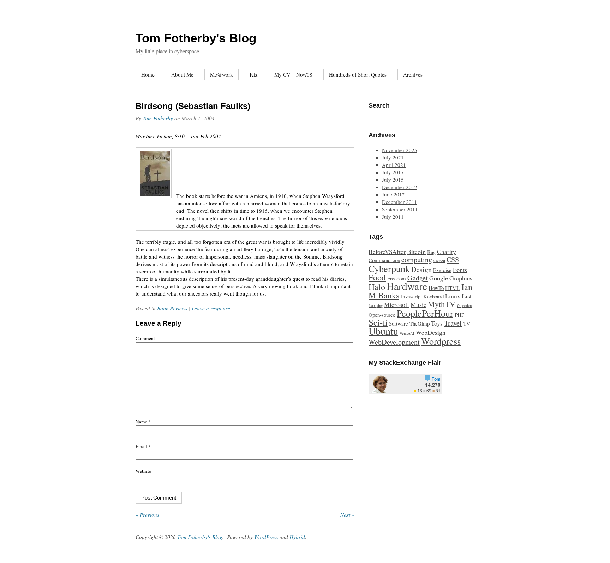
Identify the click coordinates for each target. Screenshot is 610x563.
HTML (452, 287)
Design (421, 269)
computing (416, 259)
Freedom (396, 278)
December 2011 (399, 201)
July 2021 (393, 157)
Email (143, 446)
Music (418, 304)
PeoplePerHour (425, 313)
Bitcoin (416, 251)
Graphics (460, 278)
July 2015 (393, 179)
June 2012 (393, 194)
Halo (377, 286)
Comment (145, 338)
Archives (413, 74)
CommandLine (384, 260)
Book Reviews (172, 308)
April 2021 (394, 164)
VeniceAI (407, 333)
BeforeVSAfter (387, 251)
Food (377, 277)
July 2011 (393, 216)
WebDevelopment (394, 342)
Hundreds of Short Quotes (358, 74)
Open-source (382, 314)
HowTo (436, 287)
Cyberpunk (389, 268)
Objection (464, 305)
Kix (254, 74)
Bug (431, 251)
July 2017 (393, 172)
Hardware (407, 286)
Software (398, 323)
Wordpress (441, 341)
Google (438, 278)
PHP (459, 314)
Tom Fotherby (158, 118)
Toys (437, 323)
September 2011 (400, 209)
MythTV (441, 304)
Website (143, 471)
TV (466, 323)
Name (143, 421)
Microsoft (396, 304)
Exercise (442, 269)
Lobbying (376, 305)
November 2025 (399, 149)
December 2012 (399, 186)
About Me (182, 74)
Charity (446, 251)
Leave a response (211, 308)
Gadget (417, 278)
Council (439, 260)
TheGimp (419, 323)
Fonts (460, 269)
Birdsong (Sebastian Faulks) (193, 106)
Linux (452, 296)
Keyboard (433, 296)
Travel (453, 323)
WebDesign (430, 332)
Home (148, 74)
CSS (453, 259)
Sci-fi (378, 322)
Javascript (411, 296)
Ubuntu (383, 331)
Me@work (221, 74)
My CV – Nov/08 (293, 74)
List (467, 296)
